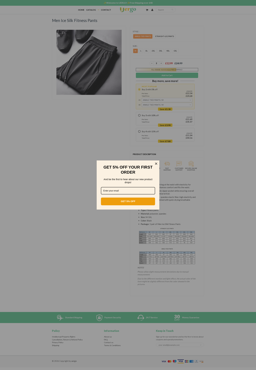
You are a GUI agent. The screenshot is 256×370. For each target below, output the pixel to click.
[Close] (156, 163)
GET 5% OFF (128, 201)
